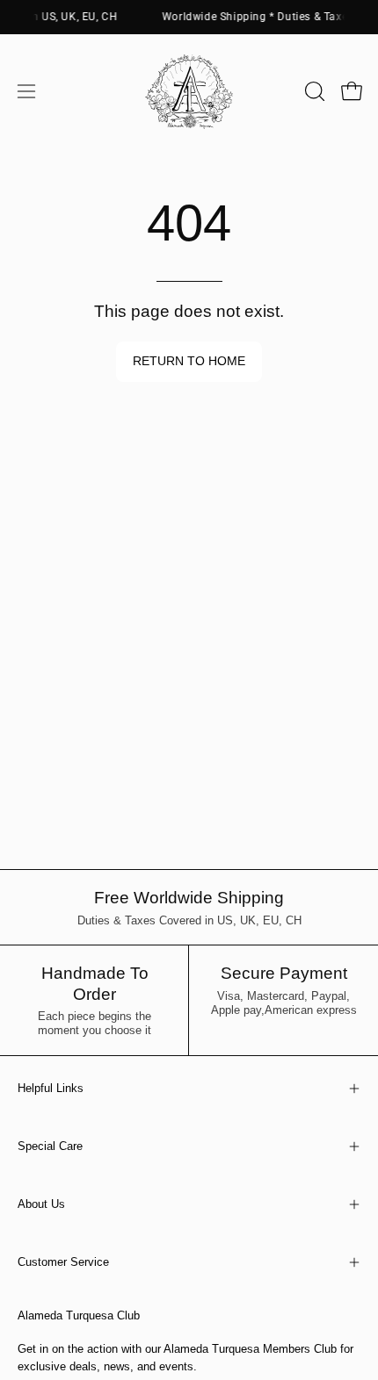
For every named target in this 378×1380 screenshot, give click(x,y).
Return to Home (189, 361)
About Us (41, 1204)
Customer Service (63, 1262)
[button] (313, 91)
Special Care (50, 1146)
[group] (189, 16)
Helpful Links (51, 1088)
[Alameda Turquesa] (189, 91)
